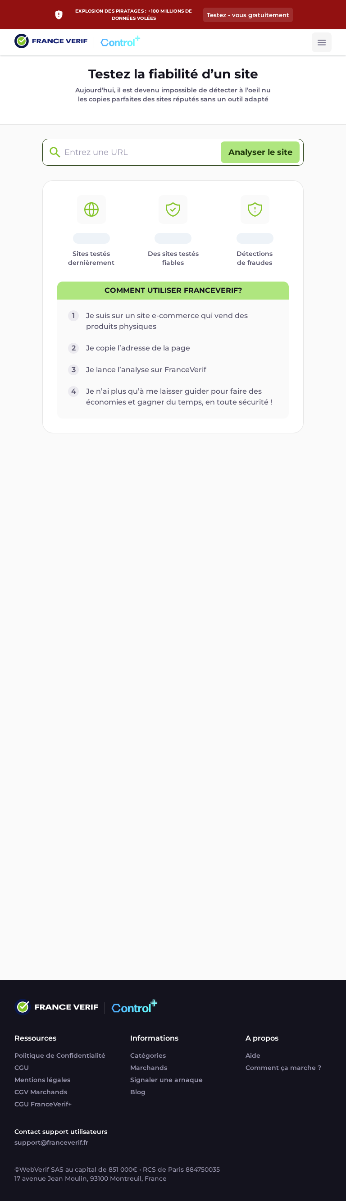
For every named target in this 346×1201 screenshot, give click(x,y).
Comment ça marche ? (283, 1068)
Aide (253, 1055)
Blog (138, 1092)
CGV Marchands (40, 1092)
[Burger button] (322, 42)
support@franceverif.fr (51, 1142)
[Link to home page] (50, 42)
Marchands (148, 1068)
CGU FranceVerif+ (43, 1104)
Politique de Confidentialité (59, 1055)
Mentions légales (42, 1080)
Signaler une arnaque (166, 1080)
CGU (21, 1068)
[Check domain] (53, 152)
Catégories (148, 1055)
